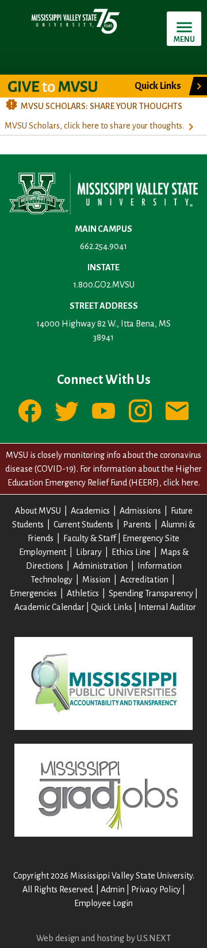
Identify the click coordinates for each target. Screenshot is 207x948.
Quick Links (111, 607)
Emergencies (33, 593)
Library (89, 552)
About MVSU (38, 510)
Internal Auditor (167, 607)
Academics (90, 510)
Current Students (83, 524)
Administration (100, 565)
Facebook (30, 411)
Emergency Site (150, 538)
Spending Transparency (151, 593)
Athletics (83, 593)
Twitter (66, 411)
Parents (137, 524)
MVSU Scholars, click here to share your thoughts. (94, 125)
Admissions (140, 510)
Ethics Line (131, 552)
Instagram (140, 411)
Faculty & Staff (89, 538)
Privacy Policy (156, 889)
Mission (96, 579)
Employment (42, 552)
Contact (177, 411)
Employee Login (103, 903)
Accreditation (144, 579)
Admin (113, 889)
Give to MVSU (62, 86)
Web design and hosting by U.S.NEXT (103, 938)
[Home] (75, 21)
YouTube (103, 411)
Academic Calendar (49, 607)
